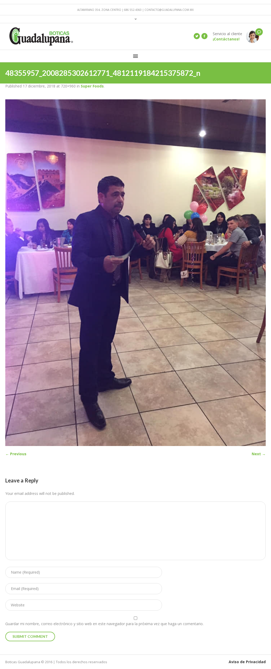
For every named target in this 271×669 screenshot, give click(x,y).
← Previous (15, 453)
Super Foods (92, 86)
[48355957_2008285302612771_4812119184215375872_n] (135, 272)
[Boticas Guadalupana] (252, 36)
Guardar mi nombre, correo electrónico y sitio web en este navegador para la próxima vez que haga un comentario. (104, 623)
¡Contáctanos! (226, 38)
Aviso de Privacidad (247, 661)
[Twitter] (196, 36)
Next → (259, 453)
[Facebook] (204, 36)
